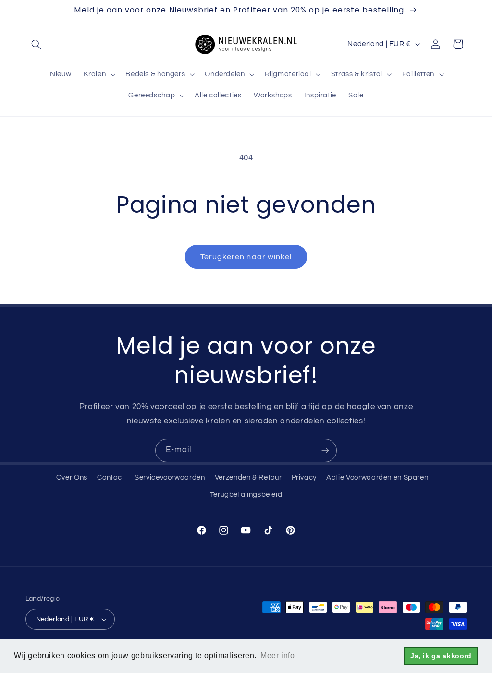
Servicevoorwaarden (170, 477)
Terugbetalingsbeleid (246, 494)
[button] (36, 44)
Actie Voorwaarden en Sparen (377, 477)
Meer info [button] (277, 655)
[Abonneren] (325, 450)
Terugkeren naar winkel (246, 257)
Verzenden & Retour (248, 477)
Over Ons (71, 477)
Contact (110, 477)
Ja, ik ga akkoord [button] (441, 656)
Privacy (304, 477)
